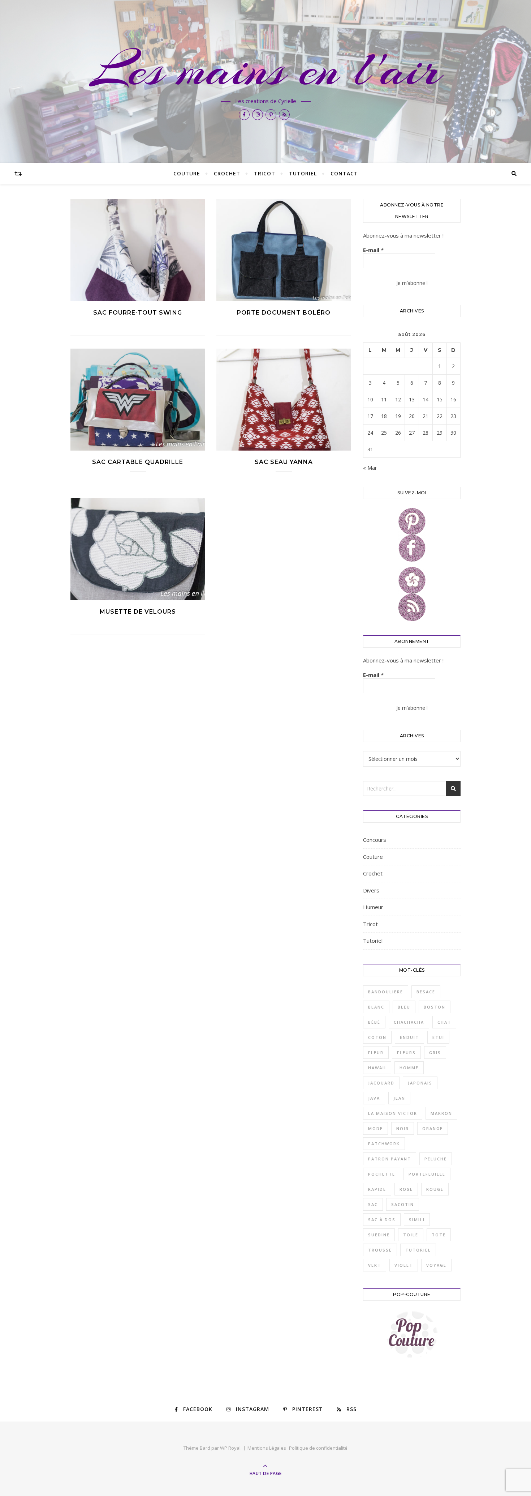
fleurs (406, 1052)
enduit (409, 1037)
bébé (374, 1022)
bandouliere (385, 991)
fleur (376, 1052)
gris (435, 1052)
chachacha (409, 1022)
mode (375, 1128)
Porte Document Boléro (284, 312)
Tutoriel (303, 173)
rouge (435, 1189)
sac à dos (382, 1219)
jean (399, 1098)
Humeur (373, 907)
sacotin (402, 1204)
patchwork (384, 1143)
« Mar (370, 467)
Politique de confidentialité (318, 1448)
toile (410, 1234)
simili (417, 1219)
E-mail (373, 249)
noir (402, 1128)
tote (439, 1234)
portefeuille (427, 1174)
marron (441, 1113)
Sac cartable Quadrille (137, 462)
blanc (376, 1007)
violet (403, 1265)
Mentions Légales (266, 1448)
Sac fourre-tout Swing (137, 312)
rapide (377, 1189)
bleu (404, 1007)
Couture (186, 173)
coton (377, 1037)
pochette (381, 1174)
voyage (436, 1265)
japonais (420, 1083)
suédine (379, 1234)
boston (434, 1007)
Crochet (227, 173)
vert (374, 1265)
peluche (435, 1159)
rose (406, 1189)
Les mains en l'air (265, 69)
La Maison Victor (392, 1113)
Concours (374, 839)
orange (432, 1128)
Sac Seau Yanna (284, 462)
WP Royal (230, 1448)
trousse (380, 1250)
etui (438, 1037)
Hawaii (377, 1067)
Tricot (264, 173)
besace (425, 991)
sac (373, 1204)
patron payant (389, 1159)
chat (444, 1022)
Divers (371, 890)
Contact (344, 173)
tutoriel (418, 1250)
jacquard (381, 1083)
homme (409, 1067)
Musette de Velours (138, 611)
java (374, 1098)
